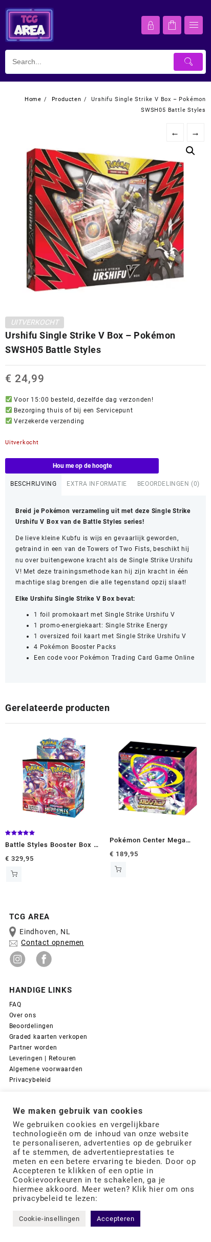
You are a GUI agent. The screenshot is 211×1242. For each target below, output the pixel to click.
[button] (190, 151)
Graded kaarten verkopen (48, 1036)
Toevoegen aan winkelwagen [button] (14, 874)
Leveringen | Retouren (43, 1058)
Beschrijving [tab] (33, 483)
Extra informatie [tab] (97, 483)
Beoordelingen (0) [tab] (168, 483)
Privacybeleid (30, 1079)
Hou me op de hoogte (82, 465)
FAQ (15, 1004)
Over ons (22, 1015)
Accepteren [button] (115, 1219)
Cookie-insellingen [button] (49, 1219)
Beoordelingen (31, 1026)
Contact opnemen (52, 942)
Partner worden (33, 1047)
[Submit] (188, 62)
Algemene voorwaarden (47, 1069)
